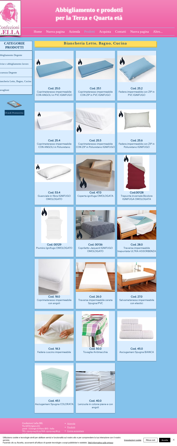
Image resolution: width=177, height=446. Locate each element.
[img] (95, 180)
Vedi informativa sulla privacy (100, 442)
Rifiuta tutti (150, 440)
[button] (14, 112)
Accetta (165, 440)
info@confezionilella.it (32, 433)
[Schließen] (173, 440)
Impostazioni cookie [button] (132, 440)
